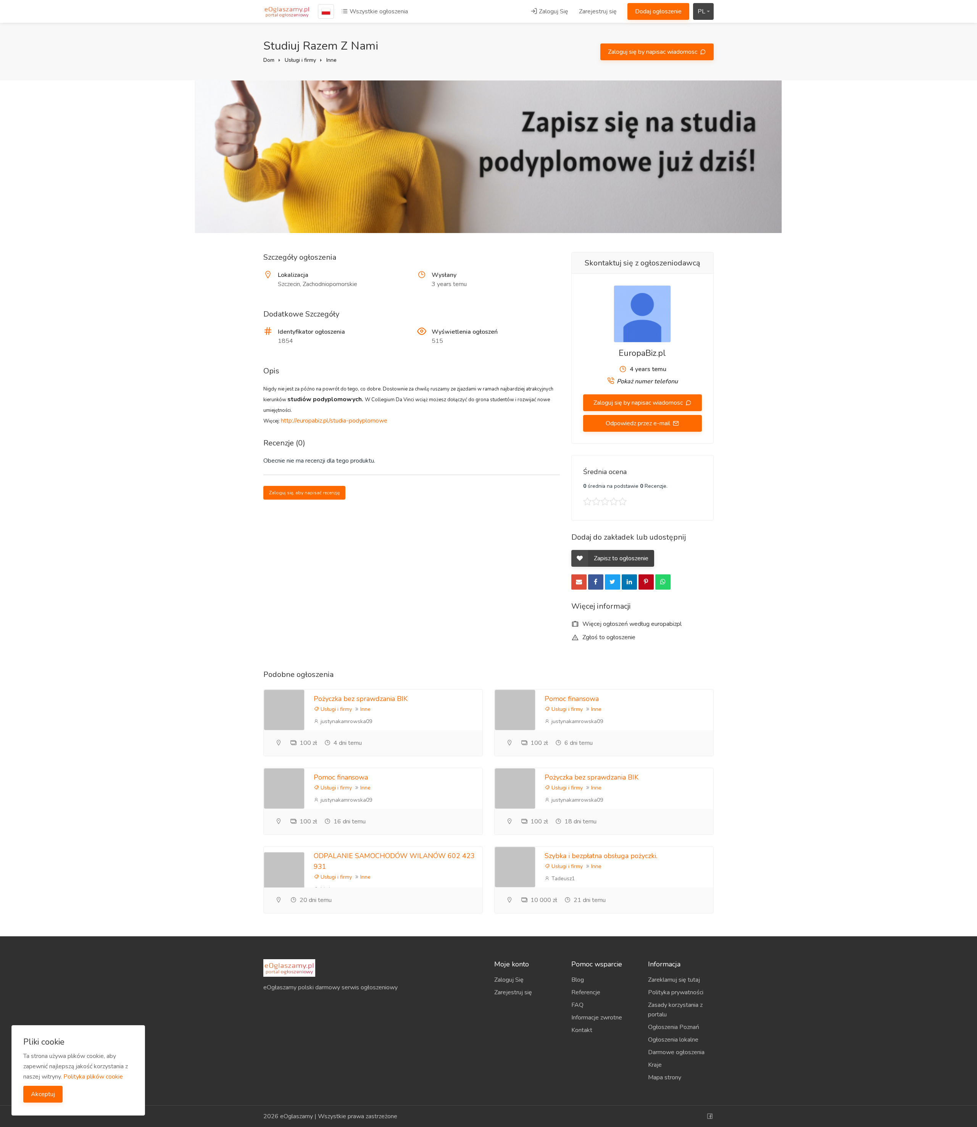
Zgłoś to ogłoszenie (608, 637)
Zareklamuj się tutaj (674, 980)
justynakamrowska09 (345, 721)
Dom (268, 60)
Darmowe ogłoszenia (676, 1052)
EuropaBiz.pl (642, 353)
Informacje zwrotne (596, 1017)
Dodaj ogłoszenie (658, 11)
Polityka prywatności (675, 992)
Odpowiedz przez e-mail (639, 423)
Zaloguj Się (552, 11)
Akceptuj (43, 1094)
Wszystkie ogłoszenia (378, 11)
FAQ (577, 1005)
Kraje (655, 1065)
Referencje (585, 992)
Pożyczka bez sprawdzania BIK (361, 698)
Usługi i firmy (300, 60)
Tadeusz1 (562, 878)
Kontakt (581, 1030)
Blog (577, 980)
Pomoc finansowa (572, 698)
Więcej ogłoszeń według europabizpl (631, 624)
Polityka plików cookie (93, 1076)
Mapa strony (664, 1077)
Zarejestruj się (598, 11)
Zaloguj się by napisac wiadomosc (653, 52)
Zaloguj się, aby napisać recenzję (304, 493)
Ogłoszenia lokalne (673, 1039)
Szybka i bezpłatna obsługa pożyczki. (601, 855)
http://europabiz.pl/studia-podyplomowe (334, 420)
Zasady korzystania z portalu (675, 1010)
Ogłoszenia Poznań (673, 1027)
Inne (331, 60)
